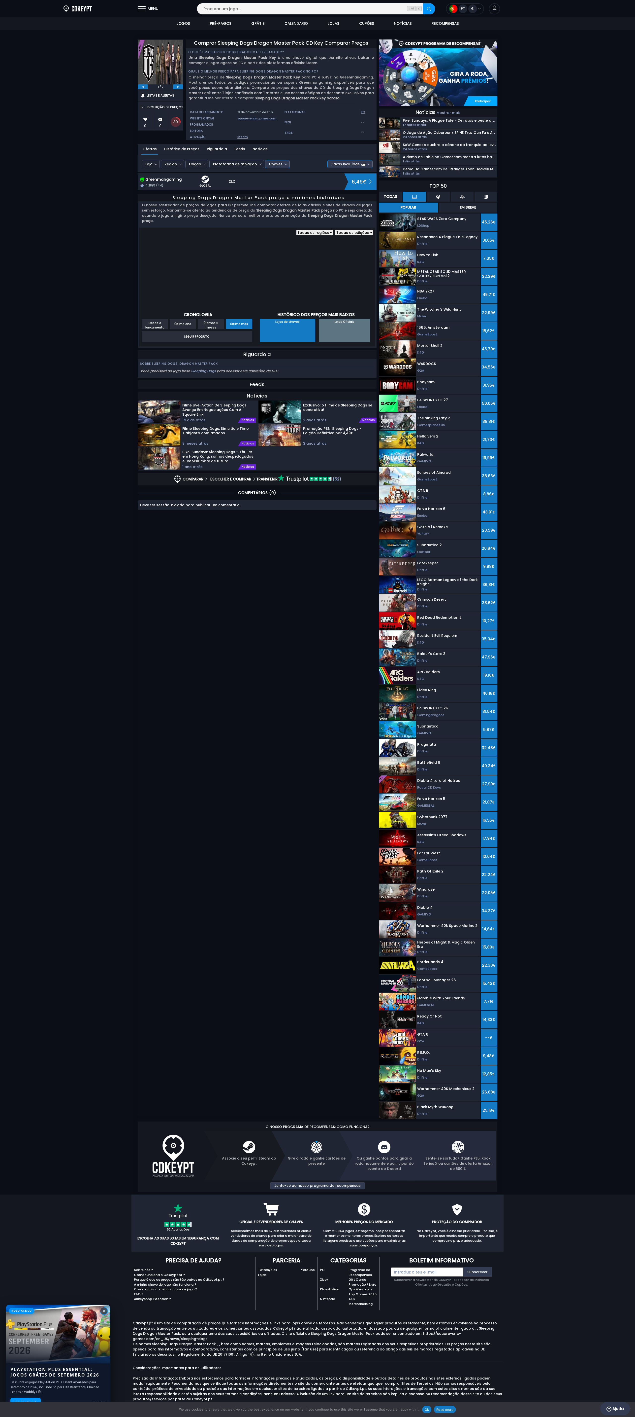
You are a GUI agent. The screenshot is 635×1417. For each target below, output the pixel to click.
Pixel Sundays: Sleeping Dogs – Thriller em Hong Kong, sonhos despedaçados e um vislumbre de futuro (217, 456)
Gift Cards (357, 1279)
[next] (178, 86)
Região (170, 164)
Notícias (260, 148)
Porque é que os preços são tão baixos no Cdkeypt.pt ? (179, 1279)
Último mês (239, 324)
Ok (427, 1410)
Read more (444, 1410)
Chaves (276, 164)
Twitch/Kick (267, 1270)
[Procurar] (429, 8)
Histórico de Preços (181, 148)
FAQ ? (138, 1294)
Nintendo (327, 1299)
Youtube (308, 1270)
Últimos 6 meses (211, 325)
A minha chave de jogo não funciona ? (165, 1284)
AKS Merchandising (361, 1301)
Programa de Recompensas (360, 1272)
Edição (195, 164)
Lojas (262, 1274)
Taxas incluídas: (345, 164)
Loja (149, 164)
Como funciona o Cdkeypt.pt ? (159, 1274)
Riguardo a (217, 148)
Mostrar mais (449, 112)
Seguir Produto (197, 336)
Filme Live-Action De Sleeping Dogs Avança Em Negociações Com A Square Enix (214, 410)
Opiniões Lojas (360, 1289)
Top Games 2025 (363, 1294)
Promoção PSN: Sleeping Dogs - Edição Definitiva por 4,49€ (332, 431)
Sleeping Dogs (203, 370)
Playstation (329, 1289)
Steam (242, 137)
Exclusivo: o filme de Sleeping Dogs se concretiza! (337, 407)
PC (322, 1270)
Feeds (239, 148)
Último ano (182, 324)
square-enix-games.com (256, 118)
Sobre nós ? (143, 1270)
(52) (336, 479)
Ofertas (150, 148)
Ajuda (617, 1408)
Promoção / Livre (362, 1284)
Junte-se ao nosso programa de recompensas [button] (317, 1185)
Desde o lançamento (154, 325)
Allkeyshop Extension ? (152, 1299)
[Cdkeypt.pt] (78, 8)
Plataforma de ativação (235, 164)
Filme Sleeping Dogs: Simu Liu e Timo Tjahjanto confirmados (215, 431)
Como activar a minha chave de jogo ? (165, 1289)
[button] (494, 8)
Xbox (324, 1279)
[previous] (143, 86)
